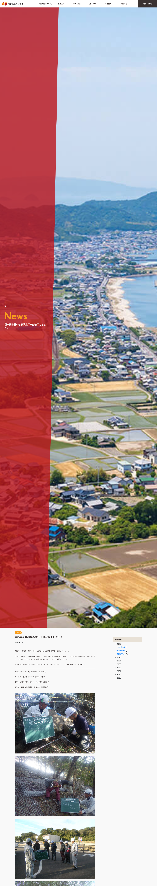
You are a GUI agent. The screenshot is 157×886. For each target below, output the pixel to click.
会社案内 (61, 4)
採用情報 (108, 4)
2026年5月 (121, 647)
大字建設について (45, 4)
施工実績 (92, 4)
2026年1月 (121, 654)
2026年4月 (121, 651)
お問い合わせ (147, 4)
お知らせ (124, 4)
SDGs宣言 (77, 4)
